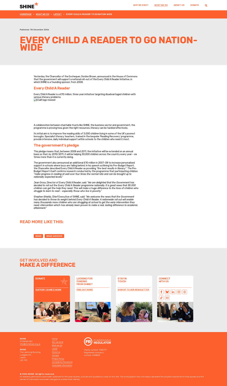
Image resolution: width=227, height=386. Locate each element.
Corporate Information (62, 365)
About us (179, 5)
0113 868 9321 (26, 341)
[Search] (206, 5)
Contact (55, 355)
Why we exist (140, 5)
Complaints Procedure (62, 362)
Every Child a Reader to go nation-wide (89, 14)
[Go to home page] (33, 5)
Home (54, 339)
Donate (194, 5)
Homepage (26, 14)
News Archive (54, 236)
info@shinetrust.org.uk (30, 344)
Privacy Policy (58, 359)
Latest (58, 14)
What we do (161, 5)
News (38, 236)
